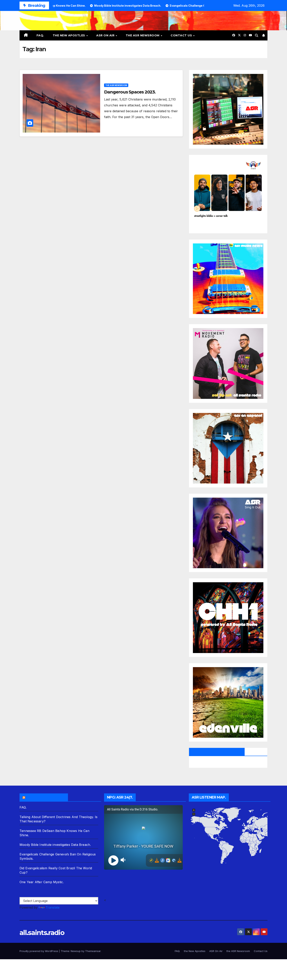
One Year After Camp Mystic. (42, 882)
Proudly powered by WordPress (39, 951)
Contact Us (182, 35)
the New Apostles (69, 35)
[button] (256, 35)
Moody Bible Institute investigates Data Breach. (55, 845)
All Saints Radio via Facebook (217, 752)
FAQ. (40, 35)
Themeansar (93, 951)
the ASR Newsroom (143, 35)
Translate (53, 907)
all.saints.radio (42, 933)
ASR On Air (105, 35)
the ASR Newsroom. (45, 797)
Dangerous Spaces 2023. (130, 92)
